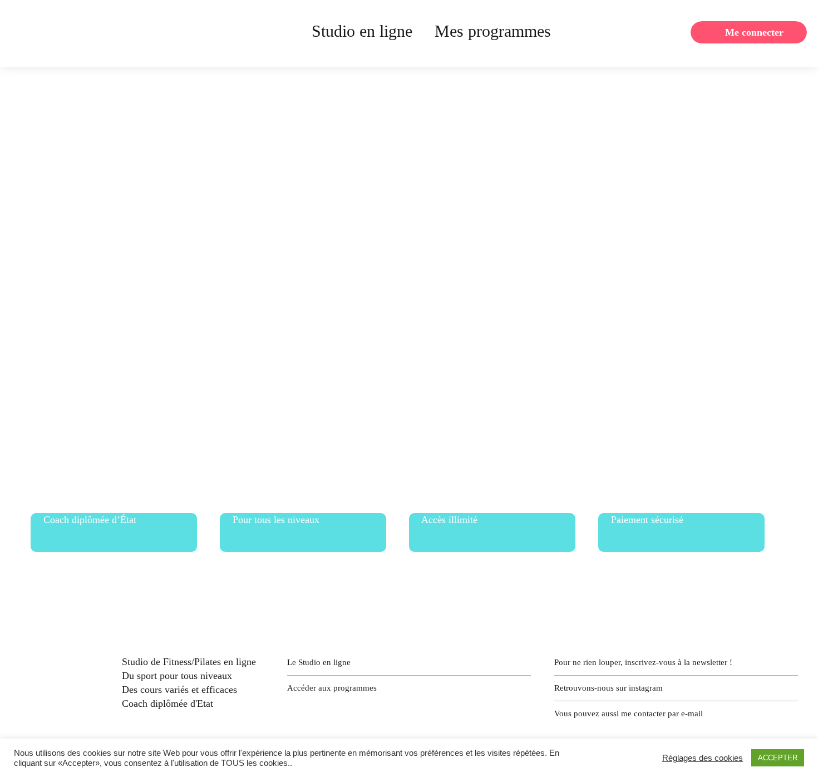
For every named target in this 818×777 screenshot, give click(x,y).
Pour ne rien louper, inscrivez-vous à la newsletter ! (643, 662)
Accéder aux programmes (332, 687)
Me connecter (754, 32)
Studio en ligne (362, 31)
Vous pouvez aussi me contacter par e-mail (628, 713)
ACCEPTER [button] (777, 758)
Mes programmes (493, 31)
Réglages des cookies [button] (702, 758)
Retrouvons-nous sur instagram (608, 687)
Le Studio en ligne (319, 662)
